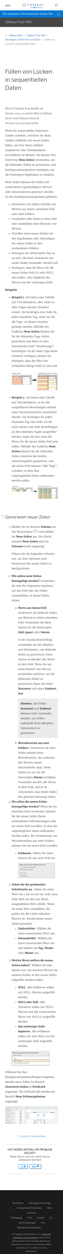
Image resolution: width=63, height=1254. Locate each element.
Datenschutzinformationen (29, 1208)
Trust (29, 1217)
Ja (22, 1166)
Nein (34, 1166)
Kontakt (41, 1217)
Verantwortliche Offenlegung (31, 1213)
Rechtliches (17, 1203)
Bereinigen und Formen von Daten (23, 39)
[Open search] (56, 5)
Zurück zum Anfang (33, 1136)
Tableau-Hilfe (15, 35)
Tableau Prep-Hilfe (36, 35)
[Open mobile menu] (7, 5)
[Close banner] (59, 13)
